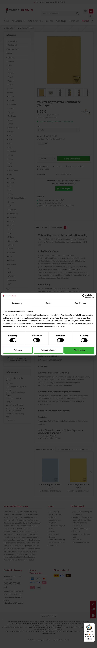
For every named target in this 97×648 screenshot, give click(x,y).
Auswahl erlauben (48, 350)
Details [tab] (48, 303)
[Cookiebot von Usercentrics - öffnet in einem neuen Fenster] (84, 296)
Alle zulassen (79, 350)
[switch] (36, 340)
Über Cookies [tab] (80, 303)
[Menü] (93, 624)
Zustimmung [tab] (17, 303)
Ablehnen (18, 350)
